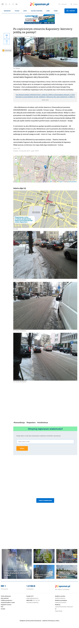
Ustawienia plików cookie (8, 602)
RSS (2, 606)
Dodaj (22, 448)
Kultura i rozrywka (36, 11)
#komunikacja (19, 422)
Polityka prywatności (6, 600)
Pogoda (17, 11)
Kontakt (72, 11)
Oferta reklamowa (6, 596)
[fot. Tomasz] (45, 52)
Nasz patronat (4, 598)
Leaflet (60, 181)
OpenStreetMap (72, 181)
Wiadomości (7, 11)
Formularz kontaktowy (32, 602)
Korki (48, 11)
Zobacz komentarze (45, 500)
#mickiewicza (42, 422)
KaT (19, 148)
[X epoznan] (13, 4)
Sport (25, 11)
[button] (45, 167)
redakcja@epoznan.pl (32, 598)
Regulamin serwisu (6, 604)
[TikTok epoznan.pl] (9, 4)
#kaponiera (30, 422)
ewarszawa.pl (37, 620)
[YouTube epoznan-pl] (16, 4)
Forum (56, 11)
